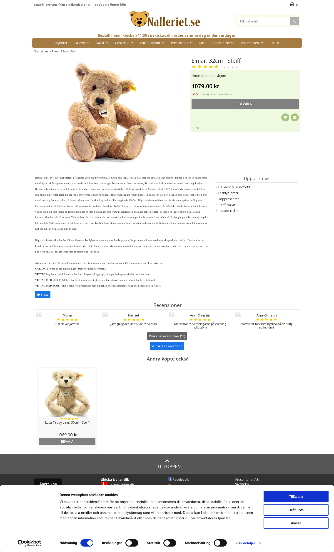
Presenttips (179, 43)
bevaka (245, 103)
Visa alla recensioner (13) (167, 336)
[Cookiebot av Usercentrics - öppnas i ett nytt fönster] (29, 543)
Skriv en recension (168, 346)
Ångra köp (48, 484)
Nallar (100, 43)
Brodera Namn (223, 43)
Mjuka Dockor (149, 43)
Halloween (81, 43)
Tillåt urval (296, 510)
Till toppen (167, 466)
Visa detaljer (245, 543)
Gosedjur (122, 43)
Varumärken (250, 43)
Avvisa (296, 523)
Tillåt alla (296, 496)
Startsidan (41, 51)
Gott (202, 43)
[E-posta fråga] (295, 117)
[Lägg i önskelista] (285, 117)
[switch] (131, 543)
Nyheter (61, 43)
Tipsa (44, 294)
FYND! (274, 43)
